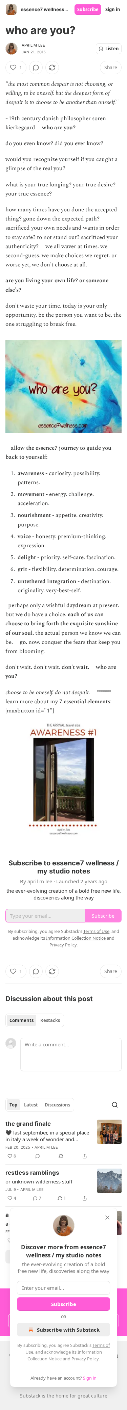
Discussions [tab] (57, 1105)
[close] (107, 1217)
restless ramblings (32, 1172)
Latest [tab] (31, 1105)
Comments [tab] (21, 1020)
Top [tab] (13, 1105)
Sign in (112, 9)
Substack (30, 1395)
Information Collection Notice (76, 938)
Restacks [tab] (50, 1020)
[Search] (115, 1105)
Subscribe (88, 9)
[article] (63, 1140)
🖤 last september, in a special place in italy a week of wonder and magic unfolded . (47, 1136)
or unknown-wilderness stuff (38, 1181)
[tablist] (34, 1020)
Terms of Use (96, 931)
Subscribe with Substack (68, 1329)
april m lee (33, 45)
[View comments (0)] (36, 67)
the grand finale (28, 1123)
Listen (112, 49)
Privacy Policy (85, 1359)
